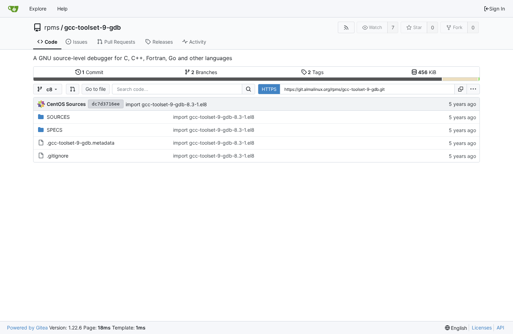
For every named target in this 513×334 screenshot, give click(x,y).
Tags (316, 72)
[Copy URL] (460, 89)
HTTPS (269, 89)
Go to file (96, 89)
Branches (204, 72)
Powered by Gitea (27, 328)
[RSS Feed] (346, 27)
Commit (92, 72)
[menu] (473, 89)
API (500, 328)
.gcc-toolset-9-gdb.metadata (80, 143)
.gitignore (57, 156)
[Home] (13, 8)
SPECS (54, 130)
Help (62, 9)
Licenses (482, 328)
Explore (37, 9)
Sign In (497, 9)
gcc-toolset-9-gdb (92, 27)
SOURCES (58, 117)
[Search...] (248, 89)
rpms (51, 27)
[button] (72, 89)
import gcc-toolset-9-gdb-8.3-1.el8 (166, 104)
